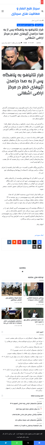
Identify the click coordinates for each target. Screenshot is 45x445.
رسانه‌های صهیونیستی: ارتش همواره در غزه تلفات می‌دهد (12, 322)
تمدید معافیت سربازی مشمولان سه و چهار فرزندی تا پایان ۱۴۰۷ (22, 369)
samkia (39, 43)
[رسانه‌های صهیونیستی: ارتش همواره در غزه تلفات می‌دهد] (12, 313)
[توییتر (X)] (34, 242)
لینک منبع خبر (39, 235)
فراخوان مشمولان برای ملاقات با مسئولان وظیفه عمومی (24, 353)
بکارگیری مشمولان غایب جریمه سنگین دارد (29, 366)
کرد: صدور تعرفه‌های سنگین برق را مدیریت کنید (33, 321)
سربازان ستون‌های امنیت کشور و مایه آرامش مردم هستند (24, 385)
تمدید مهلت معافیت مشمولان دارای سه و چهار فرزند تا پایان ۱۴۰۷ (22, 356)
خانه (40, 20)
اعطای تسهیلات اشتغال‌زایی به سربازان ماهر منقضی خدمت (24, 338)
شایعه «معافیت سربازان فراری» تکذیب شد (28, 360)
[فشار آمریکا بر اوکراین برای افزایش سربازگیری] (12, 289)
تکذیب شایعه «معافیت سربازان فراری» (30, 363)
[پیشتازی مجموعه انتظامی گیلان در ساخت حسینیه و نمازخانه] (33, 289)
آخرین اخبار (35, 20)
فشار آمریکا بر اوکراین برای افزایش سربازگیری (14, 299)
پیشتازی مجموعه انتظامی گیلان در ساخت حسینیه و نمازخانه (35, 300)
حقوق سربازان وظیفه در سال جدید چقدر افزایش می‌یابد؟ (24, 381)
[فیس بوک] (39, 242)
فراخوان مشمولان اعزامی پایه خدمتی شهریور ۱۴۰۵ (26, 350)
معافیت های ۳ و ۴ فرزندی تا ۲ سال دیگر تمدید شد (26, 373)
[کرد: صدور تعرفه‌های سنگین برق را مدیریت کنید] (33, 313)
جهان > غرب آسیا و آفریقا (25, 25)
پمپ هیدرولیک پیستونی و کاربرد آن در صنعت (27, 2)
